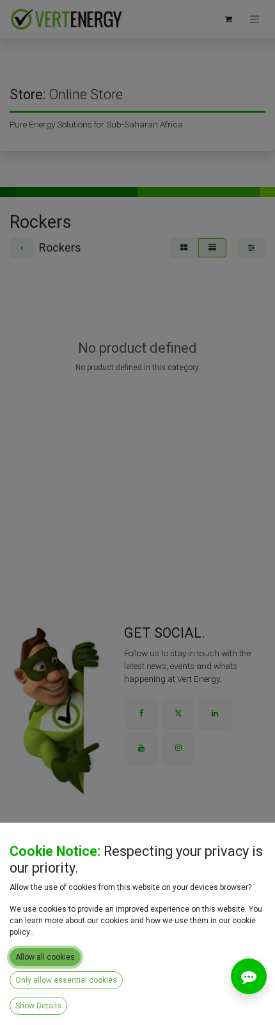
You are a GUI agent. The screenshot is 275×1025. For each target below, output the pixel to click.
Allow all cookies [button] (45, 957)
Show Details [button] (38, 1005)
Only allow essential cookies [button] (66, 980)
